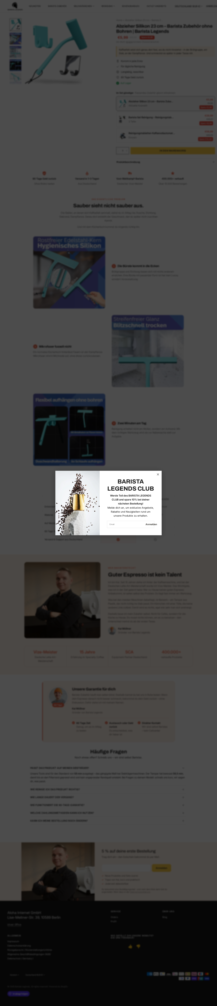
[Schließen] (158, 474)
